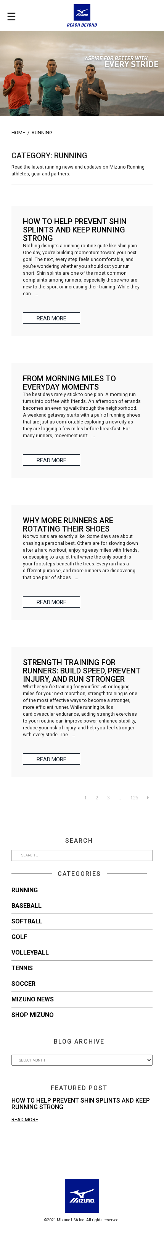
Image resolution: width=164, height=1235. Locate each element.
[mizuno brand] (82, 15)
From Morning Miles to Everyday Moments (69, 383)
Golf (19, 937)
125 (134, 797)
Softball (26, 921)
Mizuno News (32, 999)
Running (24, 890)
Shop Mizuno (32, 1015)
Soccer (23, 983)
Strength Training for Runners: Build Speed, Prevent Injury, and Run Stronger (82, 671)
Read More (24, 1119)
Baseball (26, 905)
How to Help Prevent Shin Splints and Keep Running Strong (80, 1104)
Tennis (22, 968)
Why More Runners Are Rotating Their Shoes (68, 524)
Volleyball (30, 952)
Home (18, 132)
